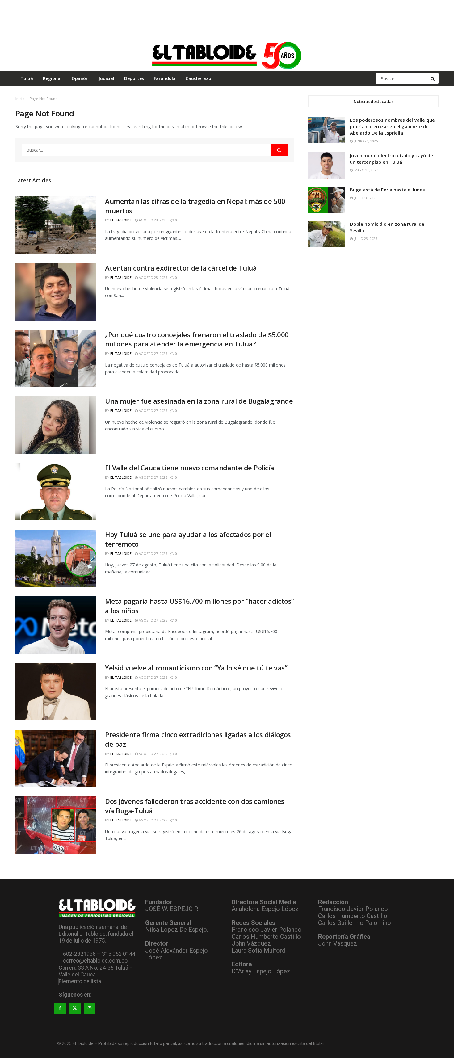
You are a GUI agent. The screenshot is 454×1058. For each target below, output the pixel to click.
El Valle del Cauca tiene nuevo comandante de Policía (189, 467)
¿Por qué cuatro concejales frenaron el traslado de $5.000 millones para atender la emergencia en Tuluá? (197, 339)
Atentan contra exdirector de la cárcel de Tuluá (181, 267)
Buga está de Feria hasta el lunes (387, 190)
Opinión (80, 78)
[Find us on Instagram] (89, 1008)
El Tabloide (121, 220)
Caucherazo (198, 78)
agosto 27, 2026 (152, 353)
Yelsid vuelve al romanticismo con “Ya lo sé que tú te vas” (196, 667)
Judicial (106, 78)
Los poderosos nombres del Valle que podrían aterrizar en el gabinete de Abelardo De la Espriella (392, 126)
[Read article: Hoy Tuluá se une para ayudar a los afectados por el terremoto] (55, 558)
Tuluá (26, 78)
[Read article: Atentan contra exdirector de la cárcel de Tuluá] (55, 292)
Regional (52, 78)
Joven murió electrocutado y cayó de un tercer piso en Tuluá (391, 158)
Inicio (20, 98)
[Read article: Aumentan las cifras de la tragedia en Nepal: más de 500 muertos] (55, 225)
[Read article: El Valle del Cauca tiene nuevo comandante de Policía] (55, 491)
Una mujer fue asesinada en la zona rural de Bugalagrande (199, 400)
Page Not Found (44, 98)
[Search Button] (433, 78)
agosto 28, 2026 (152, 220)
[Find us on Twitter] (75, 1008)
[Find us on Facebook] (60, 1008)
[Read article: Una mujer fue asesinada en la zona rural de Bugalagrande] (55, 425)
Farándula (165, 78)
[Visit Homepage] (227, 55)
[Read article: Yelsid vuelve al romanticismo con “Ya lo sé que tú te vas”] (55, 691)
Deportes (134, 78)
